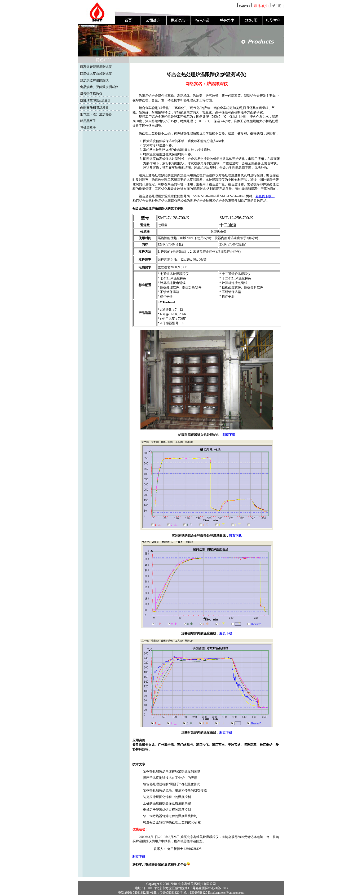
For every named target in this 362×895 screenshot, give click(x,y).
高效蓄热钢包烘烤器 (94, 107)
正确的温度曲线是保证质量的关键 (167, 803)
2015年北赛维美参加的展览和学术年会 (160, 864)
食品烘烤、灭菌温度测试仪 (99, 87)
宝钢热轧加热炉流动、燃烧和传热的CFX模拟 (175, 790)
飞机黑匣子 (88, 127)
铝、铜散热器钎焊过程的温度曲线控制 (170, 816)
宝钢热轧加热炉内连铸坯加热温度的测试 (171, 771)
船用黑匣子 (88, 121)
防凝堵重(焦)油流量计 (95, 100)
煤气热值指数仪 (91, 93)
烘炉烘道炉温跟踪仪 (94, 80)
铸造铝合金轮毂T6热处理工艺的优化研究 (172, 822)
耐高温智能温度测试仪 (96, 67)
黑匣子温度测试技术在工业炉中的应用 (170, 778)
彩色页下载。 (265, 196)
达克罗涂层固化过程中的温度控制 (167, 797)
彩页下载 (229, 435)
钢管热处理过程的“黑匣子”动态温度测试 (171, 784)
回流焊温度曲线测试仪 (96, 74)
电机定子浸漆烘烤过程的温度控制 (167, 809)
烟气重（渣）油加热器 (96, 114)
